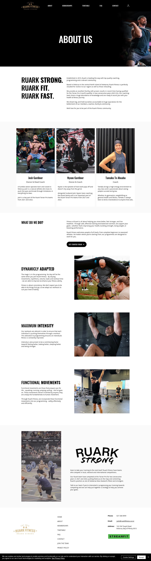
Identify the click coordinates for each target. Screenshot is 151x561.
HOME (59, 517)
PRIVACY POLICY (63, 548)
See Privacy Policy (58, 558)
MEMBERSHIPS (62, 526)
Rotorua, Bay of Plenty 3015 (127, 528)
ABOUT (60, 521)
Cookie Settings (128, 557)
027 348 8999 (121, 516)
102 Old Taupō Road (124, 526)
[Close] (148, 557)
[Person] (128, 5)
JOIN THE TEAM (63, 543)
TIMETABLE (61, 530)
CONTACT (60, 539)
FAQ (58, 534)
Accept (141, 557)
